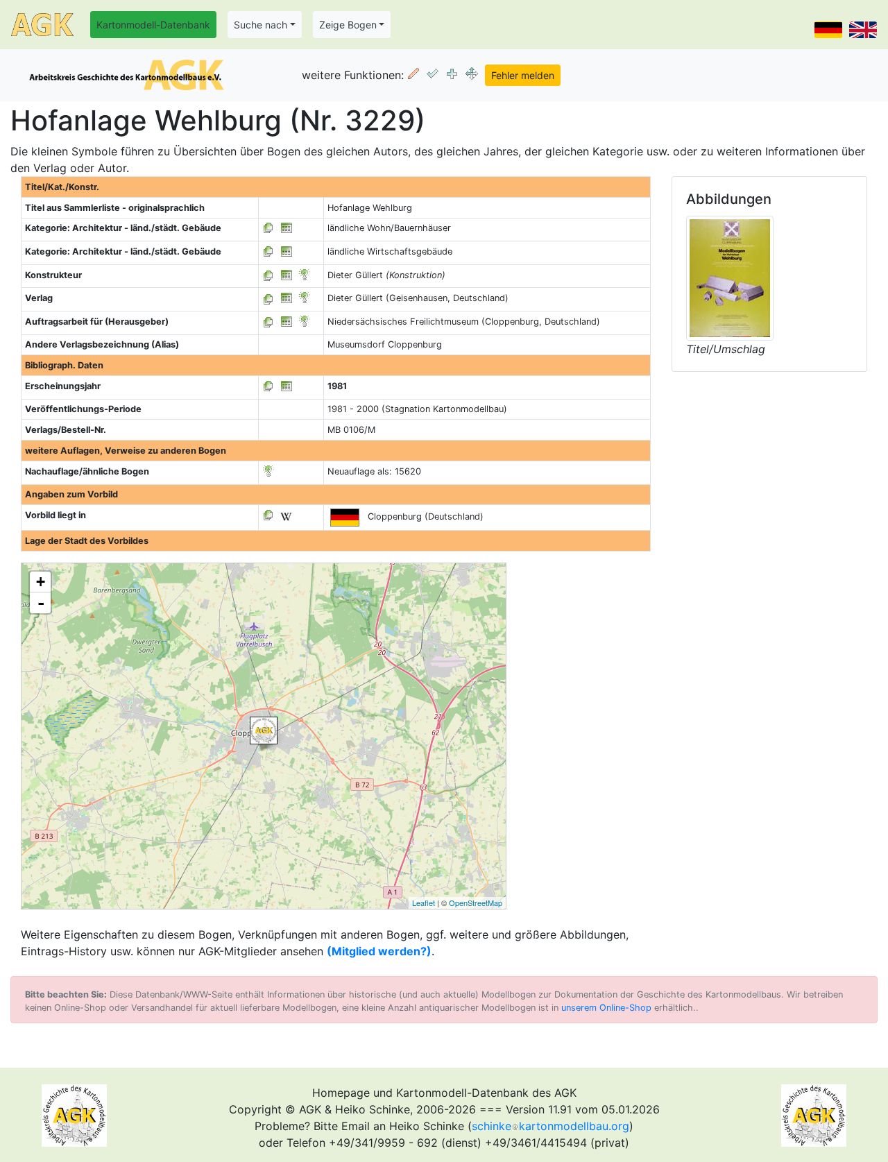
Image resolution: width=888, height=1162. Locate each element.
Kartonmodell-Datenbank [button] (153, 25)
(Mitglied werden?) (379, 951)
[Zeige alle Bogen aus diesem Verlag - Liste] (268, 298)
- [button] (41, 603)
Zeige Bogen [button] (348, 25)
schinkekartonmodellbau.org (550, 1126)
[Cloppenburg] (264, 730)
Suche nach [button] (260, 25)
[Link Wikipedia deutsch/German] (285, 515)
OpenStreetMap (475, 902)
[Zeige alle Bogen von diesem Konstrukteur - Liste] (268, 275)
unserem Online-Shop (606, 1007)
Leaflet (423, 902)
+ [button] (40, 581)
